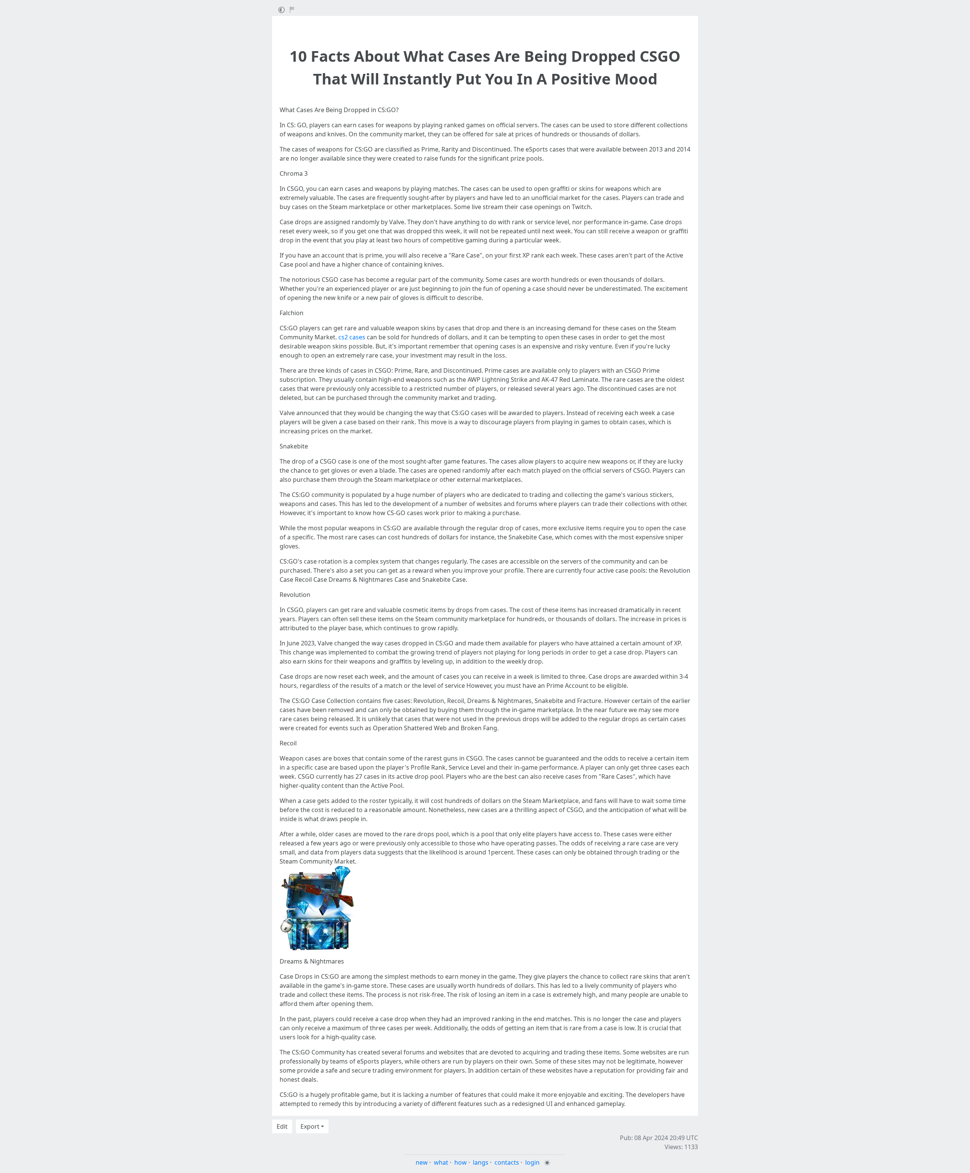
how (460, 1162)
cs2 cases (351, 337)
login (532, 1162)
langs (480, 1162)
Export (309, 1126)
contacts (506, 1162)
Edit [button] (282, 1126)
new (422, 1162)
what (441, 1162)
